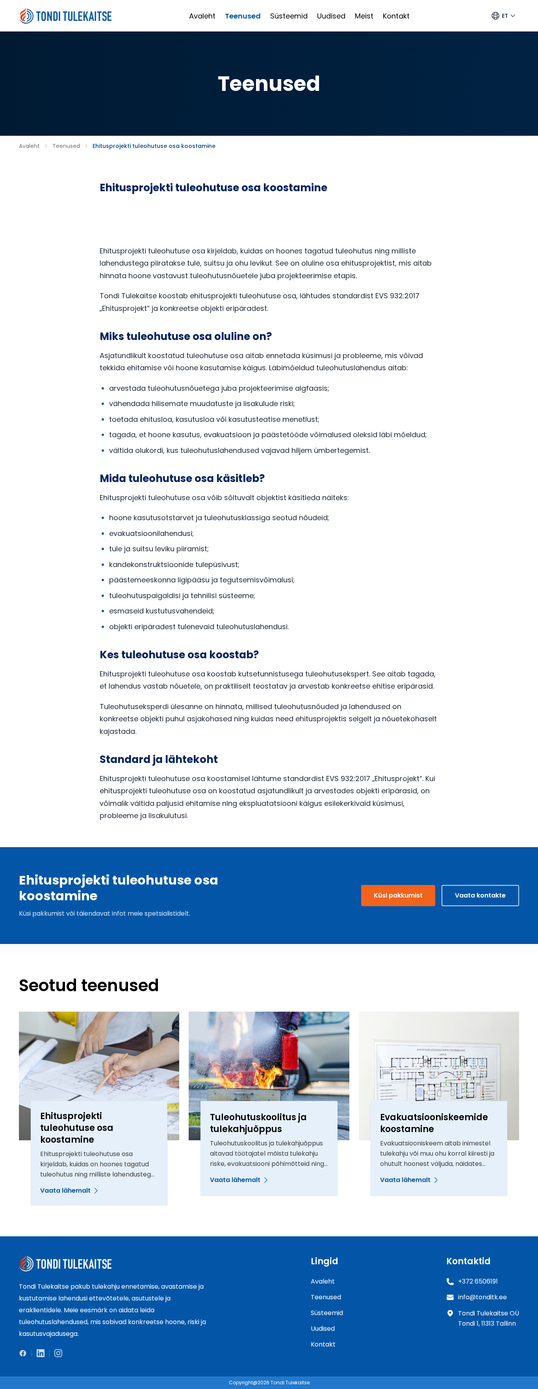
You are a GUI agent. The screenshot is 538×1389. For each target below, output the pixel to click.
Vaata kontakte (480, 895)
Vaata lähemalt (65, 1190)
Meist (364, 16)
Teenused (243, 16)
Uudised (331, 16)
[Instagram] (56, 1353)
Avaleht (202, 16)
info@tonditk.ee (482, 1297)
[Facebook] (25, 1353)
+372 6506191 (478, 1281)
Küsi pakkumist (398, 895)
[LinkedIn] (40, 1353)
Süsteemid (289, 16)
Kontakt (396, 16)
